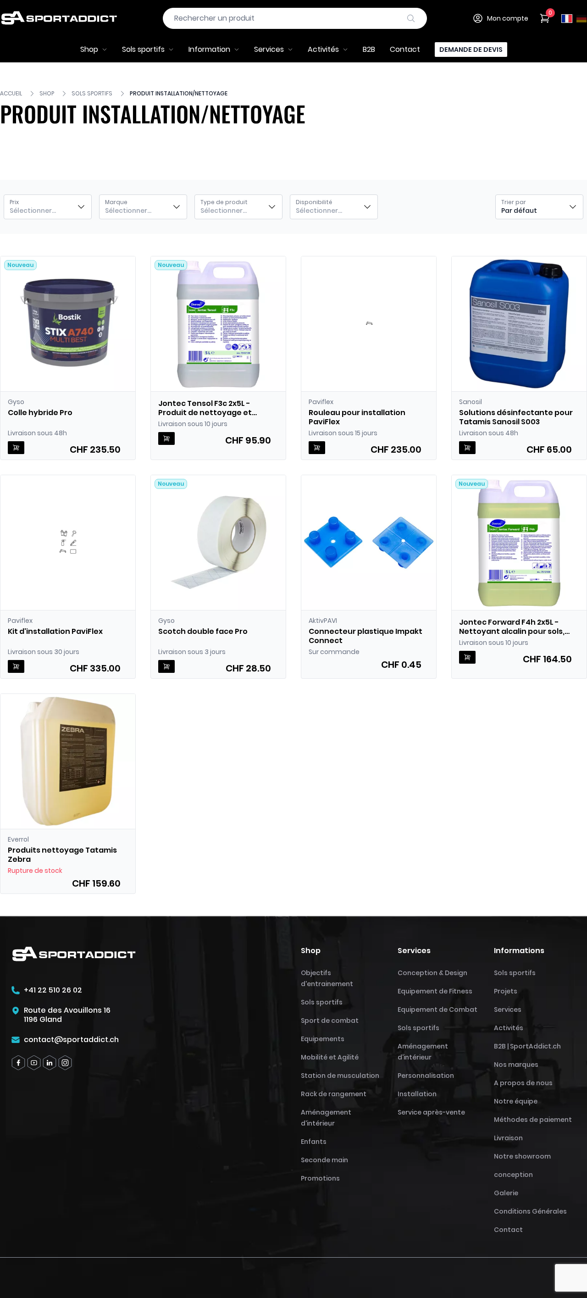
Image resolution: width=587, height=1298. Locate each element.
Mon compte (507, 18)
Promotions (320, 1178)
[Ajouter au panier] (16, 447)
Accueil (11, 93)
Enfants (314, 1141)
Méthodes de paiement (533, 1119)
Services (269, 49)
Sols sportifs (143, 49)
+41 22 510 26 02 (53, 990)
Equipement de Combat (437, 1009)
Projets (505, 991)
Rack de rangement (333, 1093)
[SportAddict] (58, 18)
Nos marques (516, 1064)
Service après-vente (431, 1112)
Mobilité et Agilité (330, 1057)
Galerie (506, 1193)
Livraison (508, 1138)
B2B (369, 49)
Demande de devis (471, 49)
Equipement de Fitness (435, 991)
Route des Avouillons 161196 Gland (67, 1015)
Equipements (322, 1038)
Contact (405, 49)
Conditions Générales (530, 1211)
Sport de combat (330, 1020)
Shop (89, 49)
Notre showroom (522, 1156)
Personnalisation (426, 1075)
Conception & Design (432, 972)
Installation (417, 1093)
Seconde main (324, 1160)
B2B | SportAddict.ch (527, 1046)
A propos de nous (523, 1082)
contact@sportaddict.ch (71, 1039)
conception (513, 1174)
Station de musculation (340, 1075)
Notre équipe (515, 1101)
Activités (323, 49)
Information (209, 49)
